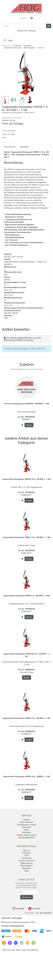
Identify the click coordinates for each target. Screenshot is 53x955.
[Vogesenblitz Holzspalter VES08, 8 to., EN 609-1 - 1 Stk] (26, 702)
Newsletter (26, 868)
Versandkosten (46, 913)
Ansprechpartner (26, 822)
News (26, 871)
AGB (26, 855)
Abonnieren (26, 897)
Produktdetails (10, 147)
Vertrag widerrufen (27, 837)
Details (29, 425)
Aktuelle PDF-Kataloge (26, 31)
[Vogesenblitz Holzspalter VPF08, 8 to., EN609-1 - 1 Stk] (26, 760)
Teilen (4, 138)
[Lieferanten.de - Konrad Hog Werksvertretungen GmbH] (18, 922)
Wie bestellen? (27, 866)
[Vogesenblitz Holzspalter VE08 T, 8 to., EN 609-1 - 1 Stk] (26, 521)
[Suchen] (48, 26)
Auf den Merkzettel (8, 131)
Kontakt (26, 819)
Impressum (26, 853)
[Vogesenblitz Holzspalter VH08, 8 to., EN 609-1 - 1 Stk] (26, 579)
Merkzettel (26, 832)
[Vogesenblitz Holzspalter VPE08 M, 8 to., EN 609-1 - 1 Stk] (26, 637)
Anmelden (23, 18)
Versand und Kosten (26, 861)
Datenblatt (24, 147)
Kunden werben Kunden (26, 835)
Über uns (26, 850)
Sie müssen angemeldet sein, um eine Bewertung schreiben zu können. (22, 339)
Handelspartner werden (26, 825)
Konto (26, 830)
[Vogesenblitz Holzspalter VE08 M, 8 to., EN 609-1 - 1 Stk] (26, 463)
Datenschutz (26, 858)
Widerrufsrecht (27, 863)
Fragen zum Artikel (8, 134)
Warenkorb (26, 827)
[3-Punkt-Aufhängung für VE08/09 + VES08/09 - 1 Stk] (26, 387)
